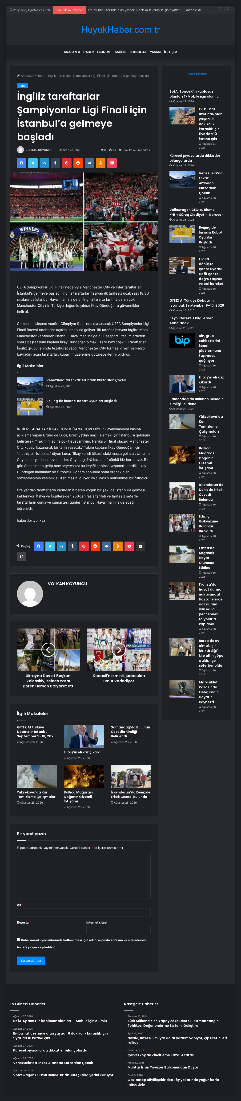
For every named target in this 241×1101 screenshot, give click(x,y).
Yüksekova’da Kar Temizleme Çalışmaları (36, 794)
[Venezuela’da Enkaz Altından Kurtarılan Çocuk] (30, 385)
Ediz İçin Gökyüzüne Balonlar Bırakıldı (208, 524)
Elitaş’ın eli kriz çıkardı (82, 752)
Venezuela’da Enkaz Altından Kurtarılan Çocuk (86, 380)
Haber (88, 52)
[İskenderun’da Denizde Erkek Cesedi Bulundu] (131, 776)
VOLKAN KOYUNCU (38, 150)
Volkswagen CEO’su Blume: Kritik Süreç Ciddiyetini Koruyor (196, 212)
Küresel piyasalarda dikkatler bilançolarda (118, 10)
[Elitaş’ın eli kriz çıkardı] (84, 736)
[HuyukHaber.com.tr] (120, 29)
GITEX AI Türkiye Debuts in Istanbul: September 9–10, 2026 (36, 732)
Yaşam (155, 52)
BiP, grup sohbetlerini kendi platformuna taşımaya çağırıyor (210, 348)
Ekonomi (104, 52)
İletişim (170, 52)
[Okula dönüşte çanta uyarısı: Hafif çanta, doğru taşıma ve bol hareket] (182, 265)
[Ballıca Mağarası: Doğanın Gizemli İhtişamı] (84, 776)
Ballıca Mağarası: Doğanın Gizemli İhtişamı (79, 797)
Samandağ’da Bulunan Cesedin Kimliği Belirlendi (130, 732)
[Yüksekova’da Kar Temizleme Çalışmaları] (37, 776)
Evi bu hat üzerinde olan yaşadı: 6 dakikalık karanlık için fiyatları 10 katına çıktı (210, 124)
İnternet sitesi (96, 922)
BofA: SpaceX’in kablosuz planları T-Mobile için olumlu (194, 94)
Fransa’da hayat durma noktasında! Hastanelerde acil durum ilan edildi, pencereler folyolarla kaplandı (211, 604)
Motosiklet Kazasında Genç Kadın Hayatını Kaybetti (209, 692)
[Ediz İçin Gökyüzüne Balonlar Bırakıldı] (182, 523)
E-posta (24, 922)
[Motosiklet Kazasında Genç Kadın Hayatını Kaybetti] (182, 689)
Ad (20, 905)
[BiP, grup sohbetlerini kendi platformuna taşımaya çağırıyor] (182, 340)
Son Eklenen (196, 74)
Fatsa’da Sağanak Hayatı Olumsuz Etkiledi (207, 558)
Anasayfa (72, 52)
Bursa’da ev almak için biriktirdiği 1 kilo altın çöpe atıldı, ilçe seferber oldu (211, 653)
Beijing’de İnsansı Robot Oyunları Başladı (81, 400)
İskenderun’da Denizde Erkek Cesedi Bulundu (130, 794)
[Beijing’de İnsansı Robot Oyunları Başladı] (30, 406)
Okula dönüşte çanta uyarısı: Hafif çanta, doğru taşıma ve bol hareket (211, 271)
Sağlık (120, 52)
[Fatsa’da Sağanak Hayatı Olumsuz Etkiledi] (182, 554)
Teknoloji (138, 52)
